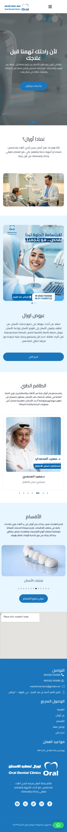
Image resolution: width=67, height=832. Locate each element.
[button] (36, 122)
